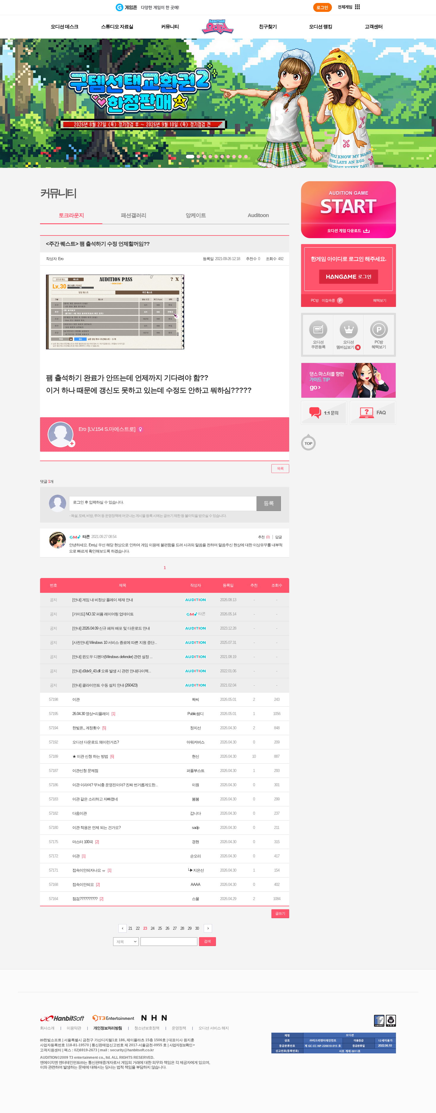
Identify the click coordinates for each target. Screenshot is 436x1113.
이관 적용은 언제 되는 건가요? (96, 827)
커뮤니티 (170, 26)
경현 (195, 842)
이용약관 (74, 1028)
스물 (195, 899)
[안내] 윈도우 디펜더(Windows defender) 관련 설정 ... (112, 657)
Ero (60, 259)
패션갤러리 (133, 215)
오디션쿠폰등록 (318, 344)
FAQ (373, 413)
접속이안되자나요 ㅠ (91, 870)
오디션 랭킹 (320, 26)
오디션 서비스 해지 (213, 1028)
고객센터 (374, 26)
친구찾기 (268, 26)
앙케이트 (196, 215)
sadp (195, 827)
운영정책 (179, 1028)
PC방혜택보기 (379, 344)
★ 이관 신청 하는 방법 (93, 756)
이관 (75, 699)
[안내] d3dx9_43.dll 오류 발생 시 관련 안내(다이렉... (111, 671)
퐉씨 (195, 699)
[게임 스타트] (348, 202)
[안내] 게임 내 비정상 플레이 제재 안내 (102, 600)
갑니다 (195, 813)
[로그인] (322, 7)
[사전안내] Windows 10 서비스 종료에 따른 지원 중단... (114, 642)
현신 (195, 756)
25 (160, 928)
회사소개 (47, 1028)
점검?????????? (87, 899)
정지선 (195, 728)
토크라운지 (71, 215)
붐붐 (195, 799)
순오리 (195, 856)
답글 (278, 537)
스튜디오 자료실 (117, 26)
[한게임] (91, 7)
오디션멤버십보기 (345, 344)
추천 (261, 537)
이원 (195, 785)
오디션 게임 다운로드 (348, 230)
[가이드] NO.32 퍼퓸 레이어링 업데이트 (102, 614)
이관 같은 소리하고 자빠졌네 (95, 799)
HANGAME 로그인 (348, 277)
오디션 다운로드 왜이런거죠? (95, 742)
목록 (280, 468)
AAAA (195, 884)
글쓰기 (280, 913)
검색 (207, 941)
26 (167, 928)
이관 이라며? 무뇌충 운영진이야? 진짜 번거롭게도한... (115, 785)
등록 (269, 503)
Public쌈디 (195, 713)
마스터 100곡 (85, 842)
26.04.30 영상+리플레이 (93, 713)
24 (152, 928)
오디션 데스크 (64, 26)
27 (174, 928)
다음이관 (79, 813)
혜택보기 (379, 300)
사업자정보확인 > (182, 1045)
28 (182, 928)
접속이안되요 (86, 884)
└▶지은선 (195, 870)
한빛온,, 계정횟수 (89, 728)
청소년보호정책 (146, 1028)
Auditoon (258, 215)
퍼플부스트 (195, 770)
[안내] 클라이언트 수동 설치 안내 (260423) (104, 685)
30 (197, 928)
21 (130, 928)
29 (189, 928)
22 (137, 928)
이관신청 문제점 (85, 770)
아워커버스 (195, 742)
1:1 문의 (324, 413)
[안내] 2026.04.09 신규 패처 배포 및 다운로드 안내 (111, 628)
